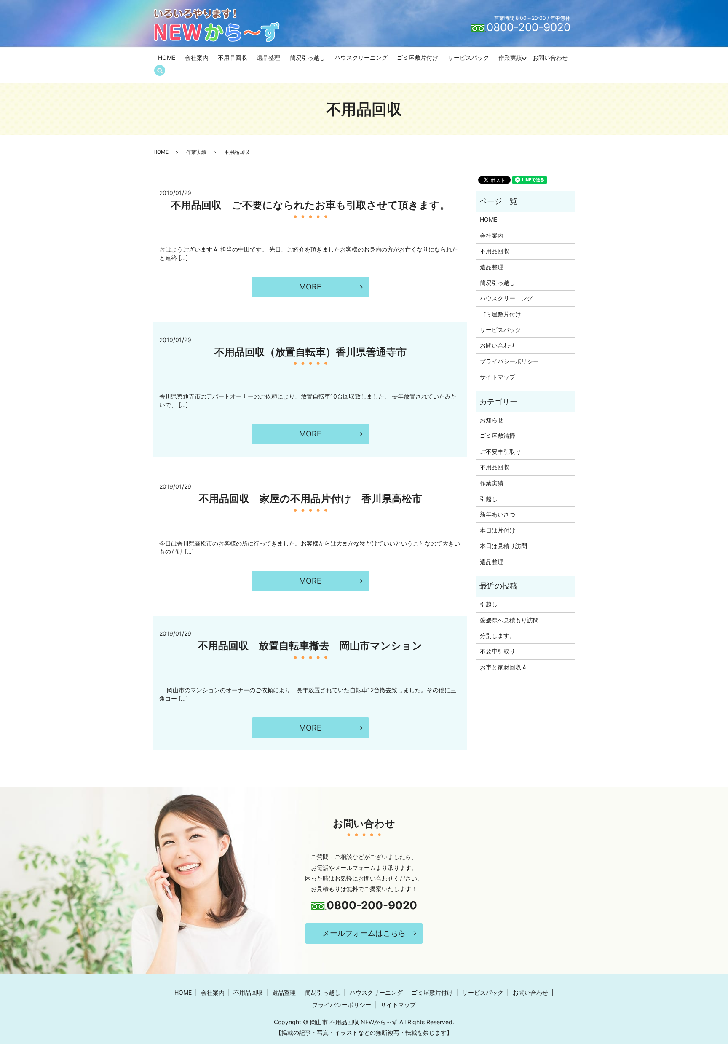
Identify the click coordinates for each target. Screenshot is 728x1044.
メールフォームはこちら (364, 933)
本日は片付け (497, 530)
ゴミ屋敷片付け (417, 57)
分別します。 (497, 635)
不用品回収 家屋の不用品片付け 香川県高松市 (310, 499)
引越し (489, 498)
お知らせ (491, 419)
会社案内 (197, 57)
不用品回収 (232, 57)
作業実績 (510, 57)
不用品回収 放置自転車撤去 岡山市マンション (310, 646)
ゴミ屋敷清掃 (497, 435)
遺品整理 (268, 57)
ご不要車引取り (500, 451)
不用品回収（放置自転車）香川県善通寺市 (310, 352)
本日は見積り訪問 (503, 545)
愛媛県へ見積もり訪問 (509, 620)
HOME (166, 57)
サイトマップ (497, 376)
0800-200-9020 (528, 27)
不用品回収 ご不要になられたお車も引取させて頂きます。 (310, 205)
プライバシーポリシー (509, 361)
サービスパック (468, 57)
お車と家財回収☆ (503, 667)
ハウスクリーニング (361, 57)
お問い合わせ (550, 57)
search (163, 71)
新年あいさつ (497, 514)
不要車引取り (497, 651)
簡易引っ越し (307, 57)
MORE (310, 286)
